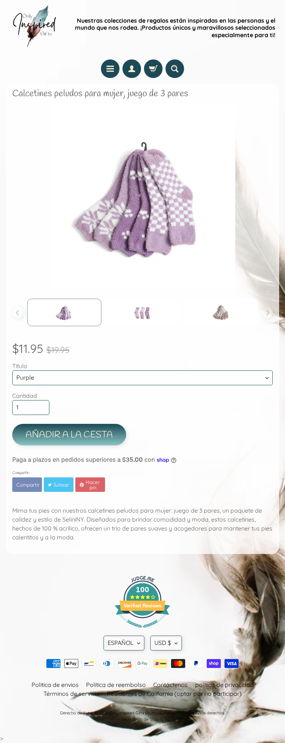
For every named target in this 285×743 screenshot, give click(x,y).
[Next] (267, 312)
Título (19, 366)
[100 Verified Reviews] (142, 631)
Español (121, 642)
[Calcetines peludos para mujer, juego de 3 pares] (64, 312)
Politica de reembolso (116, 684)
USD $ (162, 642)
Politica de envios (55, 684)
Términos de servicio (71, 693)
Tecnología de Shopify (142, 719)
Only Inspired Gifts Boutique (135, 713)
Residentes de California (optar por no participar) (174, 693)
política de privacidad (224, 684)
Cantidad (24, 395)
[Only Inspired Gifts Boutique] (34, 28)
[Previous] (17, 312)
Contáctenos (170, 684)
